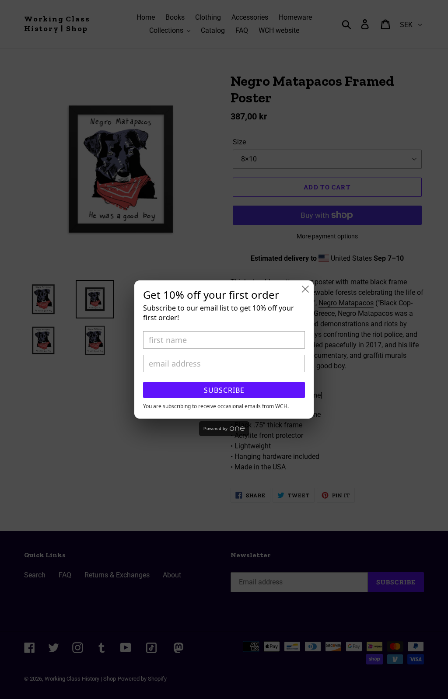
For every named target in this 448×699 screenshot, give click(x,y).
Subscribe (224, 390)
